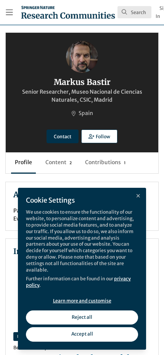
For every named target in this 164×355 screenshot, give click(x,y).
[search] (134, 12)
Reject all (82, 317)
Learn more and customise (82, 301)
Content (58, 162)
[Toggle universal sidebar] (9, 12)
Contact (62, 136)
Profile (23, 162)
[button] (99, 136)
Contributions (105, 162)
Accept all (82, 334)
